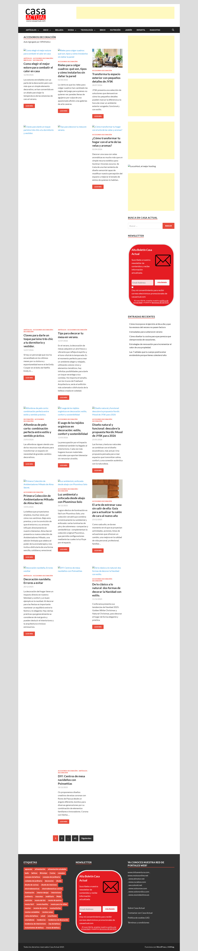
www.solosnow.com (137, 888)
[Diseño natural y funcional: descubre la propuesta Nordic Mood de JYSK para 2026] (107, 411)
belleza (34, 873)
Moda (71, 30)
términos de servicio (160, 302)
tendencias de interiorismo (35, 924)
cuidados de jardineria (33, 881)
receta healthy (42, 904)
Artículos (31, 30)
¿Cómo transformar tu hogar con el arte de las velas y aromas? (106, 141)
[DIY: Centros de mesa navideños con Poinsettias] (73, 667)
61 (75, 838)
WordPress (161, 947)
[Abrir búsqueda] (173, 30)
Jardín (128, 30)
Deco (45, 30)
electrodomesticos (32, 889)
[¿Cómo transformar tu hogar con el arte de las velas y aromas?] (107, 128)
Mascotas (155, 30)
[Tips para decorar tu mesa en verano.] (73, 226)
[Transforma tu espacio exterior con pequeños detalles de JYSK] (107, 58)
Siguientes (86, 838)
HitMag (171, 947)
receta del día (40, 900)
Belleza (59, 30)
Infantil (141, 30)
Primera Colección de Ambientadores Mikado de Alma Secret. (39, 499)
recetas (28, 908)
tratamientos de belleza (34, 928)
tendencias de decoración (58, 920)
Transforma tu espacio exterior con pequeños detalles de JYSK (106, 77)
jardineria (29, 896)
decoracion (49, 881)
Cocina (52, 873)
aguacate (28, 869)
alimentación (40, 869)
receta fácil (29, 904)
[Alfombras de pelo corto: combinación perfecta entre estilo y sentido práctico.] (39, 411)
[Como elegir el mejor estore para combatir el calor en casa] (39, 52)
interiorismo (56, 892)
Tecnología (87, 30)
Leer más (28, 105)
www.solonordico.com (138, 891)
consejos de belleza (32, 877)
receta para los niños (59, 904)
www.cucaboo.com (137, 882)
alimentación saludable (57, 869)
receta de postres (55, 900)
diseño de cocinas (32, 885)
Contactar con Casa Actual (140, 912)
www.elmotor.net (136, 878)
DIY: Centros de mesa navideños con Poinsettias (71, 779)
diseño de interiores (49, 885)
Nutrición (115, 30)
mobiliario (50, 896)
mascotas (39, 896)
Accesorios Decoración (43, 58)
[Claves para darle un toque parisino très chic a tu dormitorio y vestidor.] (39, 226)
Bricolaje (28, 60)
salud (43, 916)
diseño (58, 881)
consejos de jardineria (51, 877)
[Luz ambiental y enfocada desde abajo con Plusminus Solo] (73, 482)
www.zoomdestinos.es (138, 894)
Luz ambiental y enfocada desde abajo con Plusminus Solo (71, 498)
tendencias (41, 920)
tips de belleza (54, 924)
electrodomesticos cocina (52, 889)
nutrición (28, 900)
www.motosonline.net (138, 875)
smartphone (29, 920)
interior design (42, 892)
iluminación (29, 892)
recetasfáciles (55, 908)
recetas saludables (32, 912)
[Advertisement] (125, 13)
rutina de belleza (31, 916)
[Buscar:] (151, 226)
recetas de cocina (40, 908)
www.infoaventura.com (139, 872)
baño (27, 873)
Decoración (38, 60)
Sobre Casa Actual (136, 908)
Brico (102, 30)
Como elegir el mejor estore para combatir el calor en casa (38, 67)
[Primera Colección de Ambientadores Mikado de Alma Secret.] (39, 484)
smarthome (52, 916)
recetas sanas (47, 912)
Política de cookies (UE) (139, 917)
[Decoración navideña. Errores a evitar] (39, 569)
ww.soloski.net (135, 885)
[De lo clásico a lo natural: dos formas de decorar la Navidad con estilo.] (107, 571)
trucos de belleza (53, 928)
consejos (61, 873)
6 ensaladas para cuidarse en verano (145, 331)
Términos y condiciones (138, 922)
